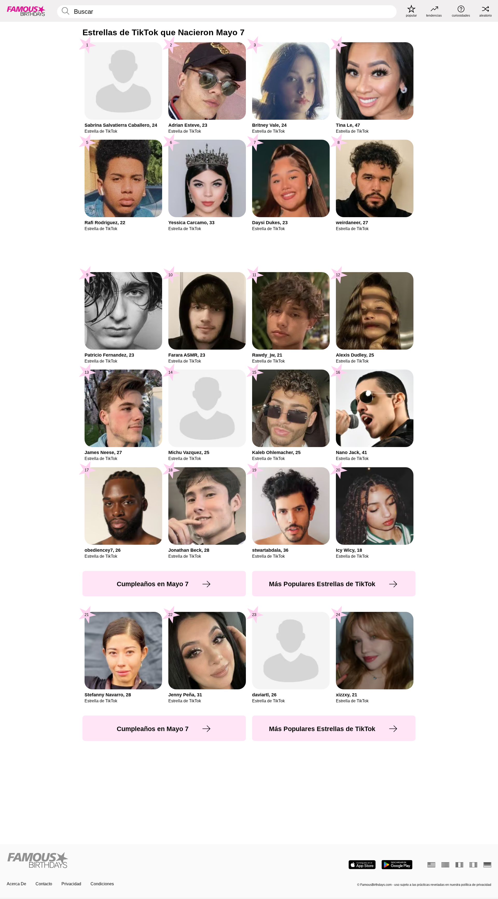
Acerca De (16, 884)
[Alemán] (487, 864)
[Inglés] (431, 864)
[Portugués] (445, 864)
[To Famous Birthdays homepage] (26, 11)
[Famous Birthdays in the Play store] (397, 864)
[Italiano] (473, 864)
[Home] (126, 860)
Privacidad (71, 884)
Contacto (44, 884)
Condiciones (102, 884)
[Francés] (459, 864)
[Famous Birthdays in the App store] (362, 864)
